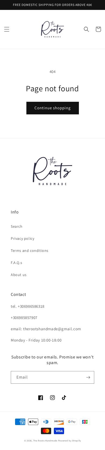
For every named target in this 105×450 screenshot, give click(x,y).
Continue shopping (52, 107)
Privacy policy (22, 238)
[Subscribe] (88, 377)
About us (19, 274)
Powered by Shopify (69, 440)
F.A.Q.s (16, 262)
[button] (7, 29)
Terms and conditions (29, 250)
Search (17, 226)
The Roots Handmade (45, 440)
